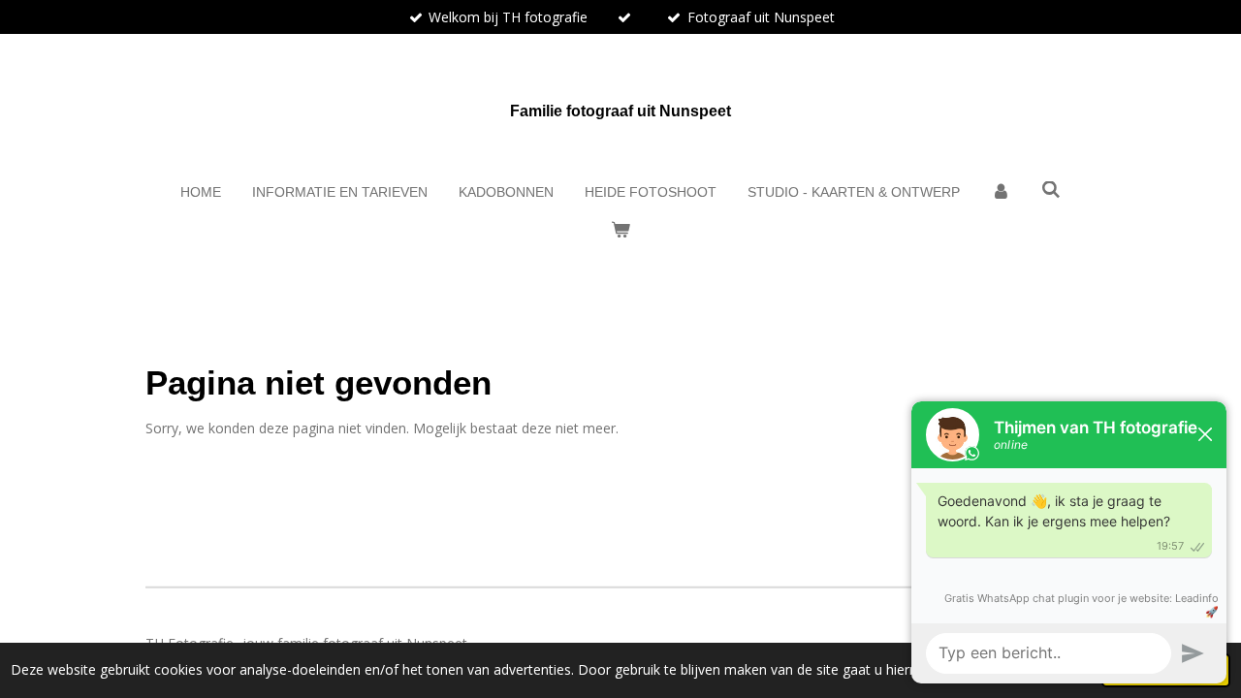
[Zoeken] (1051, 190)
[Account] (1000, 192)
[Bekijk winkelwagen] (620, 230)
